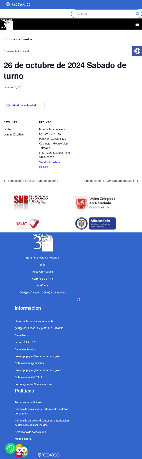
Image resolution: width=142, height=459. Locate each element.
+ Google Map (59, 143)
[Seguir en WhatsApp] (78, 299)
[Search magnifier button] (137, 13)
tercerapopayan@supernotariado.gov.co (38, 370)
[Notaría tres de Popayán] (43, 250)
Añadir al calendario (25, 105)
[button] (137, 51)
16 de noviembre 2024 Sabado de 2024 (108, 180)
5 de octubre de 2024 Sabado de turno (32, 180)
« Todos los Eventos (18, 39)
